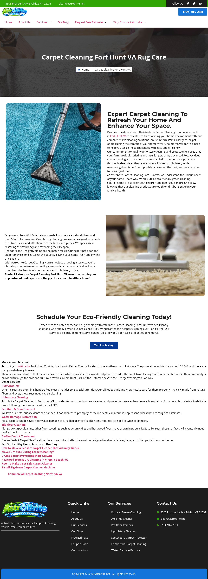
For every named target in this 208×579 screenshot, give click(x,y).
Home (8, 22)
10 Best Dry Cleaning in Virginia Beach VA (41, 459)
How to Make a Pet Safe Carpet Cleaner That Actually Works (40, 448)
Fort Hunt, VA (118, 136)
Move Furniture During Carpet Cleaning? (28, 452)
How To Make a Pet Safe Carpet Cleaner (27, 463)
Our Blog (63, 22)
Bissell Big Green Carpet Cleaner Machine (28, 467)
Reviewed (8, 459)
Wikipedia (24, 366)
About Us (24, 22)
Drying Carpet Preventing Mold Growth (27, 456)
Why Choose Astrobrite (127, 22)
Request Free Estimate (89, 22)
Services (42, 22)
